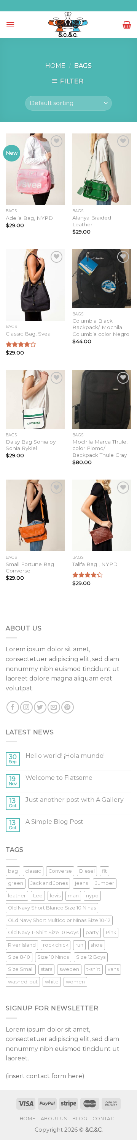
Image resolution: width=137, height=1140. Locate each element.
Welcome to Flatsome (58, 777)
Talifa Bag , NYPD (95, 564)
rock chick (55, 945)
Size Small (20, 969)
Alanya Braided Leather (91, 221)
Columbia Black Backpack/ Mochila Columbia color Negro (100, 327)
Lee (38, 896)
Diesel (87, 871)
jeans (81, 883)
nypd (92, 896)
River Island (22, 945)
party (92, 932)
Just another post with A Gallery (74, 799)
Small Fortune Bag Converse (30, 567)
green (15, 883)
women (75, 982)
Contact (104, 1118)
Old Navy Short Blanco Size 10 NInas (52, 908)
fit (104, 871)
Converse (60, 871)
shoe (97, 945)
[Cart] (127, 24)
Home (55, 65)
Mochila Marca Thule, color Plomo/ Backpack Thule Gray (99, 448)
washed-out (23, 982)
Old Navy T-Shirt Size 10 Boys (43, 932)
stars (46, 969)
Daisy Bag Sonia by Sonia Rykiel (31, 445)
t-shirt (93, 969)
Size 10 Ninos (53, 957)
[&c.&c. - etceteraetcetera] (68, 25)
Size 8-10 (19, 957)
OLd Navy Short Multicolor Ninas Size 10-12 (59, 920)
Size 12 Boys (90, 957)
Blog (79, 1118)
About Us (54, 1118)
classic (33, 871)
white (52, 982)
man (73, 896)
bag (13, 871)
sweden (69, 969)
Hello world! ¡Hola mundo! (65, 755)
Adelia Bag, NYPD (29, 218)
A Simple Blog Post (54, 821)
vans (113, 969)
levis (55, 896)
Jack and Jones (49, 883)
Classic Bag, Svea (28, 334)
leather (17, 896)
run (79, 945)
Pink (111, 932)
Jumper (104, 883)
